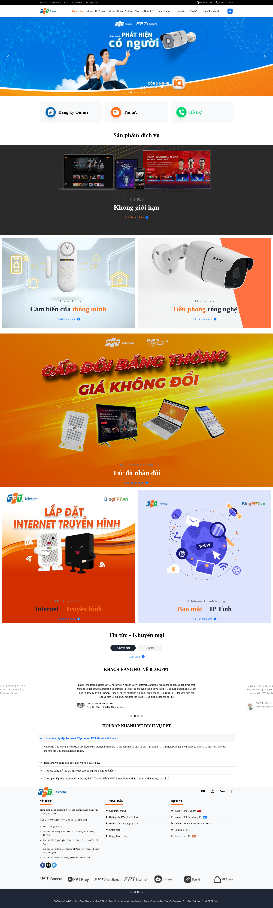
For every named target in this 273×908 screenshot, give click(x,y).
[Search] (230, 11)
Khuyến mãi (77, 2)
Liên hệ (43, 2)
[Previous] (8, 57)
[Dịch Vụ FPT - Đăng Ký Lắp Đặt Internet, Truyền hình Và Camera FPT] (49, 11)
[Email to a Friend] (48, 866)
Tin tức (65, 2)
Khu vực (180, 11)
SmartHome (164, 11)
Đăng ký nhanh (92, 2)
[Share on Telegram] (54, 866)
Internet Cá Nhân (95, 11)
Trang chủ (77, 11)
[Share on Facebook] (42, 866)
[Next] (264, 57)
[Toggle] (41, 739)
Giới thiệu (54, 2)
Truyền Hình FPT (145, 11)
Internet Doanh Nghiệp (120, 11)
